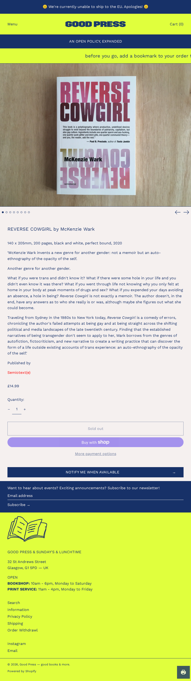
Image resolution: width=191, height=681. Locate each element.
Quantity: (15, 399)
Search (13, 602)
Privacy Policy (19, 616)
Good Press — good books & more (44, 664)
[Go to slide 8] (29, 212)
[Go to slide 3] (10, 212)
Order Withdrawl (22, 630)
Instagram (16, 643)
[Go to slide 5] (18, 212)
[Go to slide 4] (14, 212)
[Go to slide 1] (3, 212)
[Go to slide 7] (25, 212)
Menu (12, 24)
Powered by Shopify (21, 671)
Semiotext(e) (19, 372)
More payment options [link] (95, 454)
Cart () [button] (177, 24)
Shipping (15, 623)
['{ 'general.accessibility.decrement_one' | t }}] (9, 409)
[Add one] (24, 409)
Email (12, 650)
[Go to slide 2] (6, 212)
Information (18, 609)
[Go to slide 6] (21, 212)
